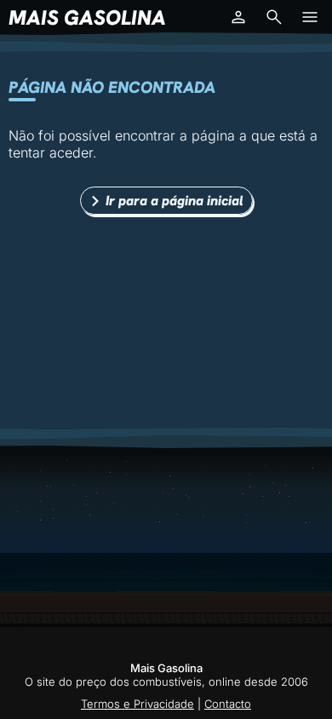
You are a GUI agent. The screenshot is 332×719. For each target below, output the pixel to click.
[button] (238, 17)
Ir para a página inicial (174, 201)
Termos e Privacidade (137, 703)
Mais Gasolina (87, 17)
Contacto (227, 703)
